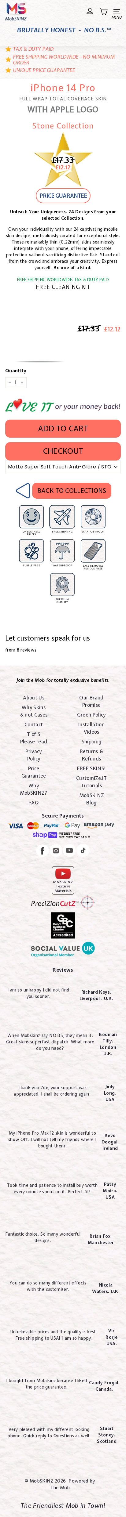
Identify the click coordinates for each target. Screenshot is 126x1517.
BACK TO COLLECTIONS (71, 490)
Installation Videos (91, 728)
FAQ (33, 802)
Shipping (92, 741)
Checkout (63, 451)
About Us (33, 697)
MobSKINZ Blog (91, 799)
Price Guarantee (33, 772)
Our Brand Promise (91, 701)
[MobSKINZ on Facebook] (42, 851)
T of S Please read (33, 738)
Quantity (16, 371)
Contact (33, 724)
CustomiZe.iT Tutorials (91, 782)
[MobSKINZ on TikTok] (83, 851)
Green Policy (91, 714)
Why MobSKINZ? (34, 789)
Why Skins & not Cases (34, 711)
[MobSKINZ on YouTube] (69, 851)
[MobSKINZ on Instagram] (56, 851)
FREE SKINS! (91, 768)
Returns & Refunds (91, 755)
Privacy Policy (33, 755)
